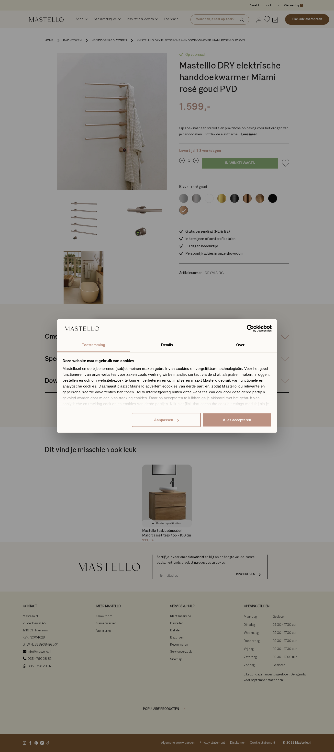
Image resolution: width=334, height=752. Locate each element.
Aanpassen (163, 420)
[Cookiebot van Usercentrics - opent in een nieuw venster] (250, 328)
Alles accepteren (237, 420)
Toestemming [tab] (93, 344)
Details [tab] (167, 344)
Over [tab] (240, 344)
